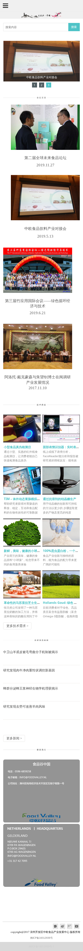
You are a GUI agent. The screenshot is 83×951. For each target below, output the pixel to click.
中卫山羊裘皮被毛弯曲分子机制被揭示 (30, 652)
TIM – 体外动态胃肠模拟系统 (23, 499)
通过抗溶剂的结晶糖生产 (59, 499)
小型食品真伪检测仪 (17, 447)
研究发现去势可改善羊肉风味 (24, 706)
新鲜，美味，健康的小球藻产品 (25, 551)
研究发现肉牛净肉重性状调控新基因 (29, 670)
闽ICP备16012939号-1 (41, 946)
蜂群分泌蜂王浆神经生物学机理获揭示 (30, 688)
